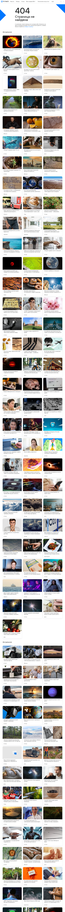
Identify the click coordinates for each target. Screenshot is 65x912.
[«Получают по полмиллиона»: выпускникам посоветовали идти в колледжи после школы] (52, 508)
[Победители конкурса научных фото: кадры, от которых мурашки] (52, 568)
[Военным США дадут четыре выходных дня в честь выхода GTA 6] (32, 427)
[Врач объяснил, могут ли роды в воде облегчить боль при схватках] (12, 876)
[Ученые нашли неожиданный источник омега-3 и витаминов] (32, 266)
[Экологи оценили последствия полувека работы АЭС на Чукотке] (12, 836)
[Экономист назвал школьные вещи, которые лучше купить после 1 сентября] (52, 608)
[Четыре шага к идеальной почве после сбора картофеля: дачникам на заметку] (32, 508)
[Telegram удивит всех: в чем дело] (52, 246)
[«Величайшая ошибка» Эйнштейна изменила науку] (12, 326)
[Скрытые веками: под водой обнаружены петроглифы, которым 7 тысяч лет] (12, 548)
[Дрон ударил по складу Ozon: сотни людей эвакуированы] (52, 528)
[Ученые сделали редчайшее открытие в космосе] (12, 367)
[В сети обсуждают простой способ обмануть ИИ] (32, 628)
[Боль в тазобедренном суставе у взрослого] (12, 226)
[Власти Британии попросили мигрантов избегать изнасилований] (32, 165)
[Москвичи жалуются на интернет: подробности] (32, 145)
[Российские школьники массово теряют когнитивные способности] (52, 326)
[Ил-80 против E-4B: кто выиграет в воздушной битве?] (52, 347)
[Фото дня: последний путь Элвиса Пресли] (52, 407)
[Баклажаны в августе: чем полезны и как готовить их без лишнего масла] (52, 548)
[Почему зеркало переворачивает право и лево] (52, 689)
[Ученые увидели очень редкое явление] (32, 608)
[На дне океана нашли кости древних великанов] (12, 105)
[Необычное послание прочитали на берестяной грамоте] (52, 85)
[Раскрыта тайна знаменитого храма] (32, 326)
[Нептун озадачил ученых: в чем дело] (52, 796)
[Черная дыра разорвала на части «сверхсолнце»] (52, 467)
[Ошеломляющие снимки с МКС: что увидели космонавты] (12, 85)
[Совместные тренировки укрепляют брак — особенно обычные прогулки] (32, 347)
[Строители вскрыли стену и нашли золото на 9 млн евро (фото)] (12, 306)
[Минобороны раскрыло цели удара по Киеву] (32, 709)
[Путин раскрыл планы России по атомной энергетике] (12, 709)
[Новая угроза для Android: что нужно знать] (52, 488)
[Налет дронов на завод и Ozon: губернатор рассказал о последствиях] (12, 206)
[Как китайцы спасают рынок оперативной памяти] (32, 488)
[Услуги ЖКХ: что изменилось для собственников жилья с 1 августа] (32, 755)
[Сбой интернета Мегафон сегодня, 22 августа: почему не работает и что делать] (12, 649)
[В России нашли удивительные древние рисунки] (52, 125)
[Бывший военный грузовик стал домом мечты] (32, 856)
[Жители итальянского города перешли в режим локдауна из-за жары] (52, 286)
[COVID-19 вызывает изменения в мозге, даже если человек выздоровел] (32, 306)
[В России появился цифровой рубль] (52, 387)
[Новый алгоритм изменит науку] (12, 669)
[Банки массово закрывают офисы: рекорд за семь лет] (12, 447)
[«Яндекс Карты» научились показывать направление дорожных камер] (52, 447)
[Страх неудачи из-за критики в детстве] (12, 528)
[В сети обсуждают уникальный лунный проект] (32, 407)
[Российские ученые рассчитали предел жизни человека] (32, 796)
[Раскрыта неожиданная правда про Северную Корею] (52, 105)
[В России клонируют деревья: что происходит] (12, 165)
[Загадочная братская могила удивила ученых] (52, 816)
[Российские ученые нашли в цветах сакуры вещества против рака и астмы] (52, 306)
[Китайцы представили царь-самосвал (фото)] (12, 755)
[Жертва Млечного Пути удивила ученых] (32, 876)
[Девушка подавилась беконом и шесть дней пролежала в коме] (32, 226)
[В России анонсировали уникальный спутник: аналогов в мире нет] (32, 186)
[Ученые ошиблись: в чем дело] (52, 266)
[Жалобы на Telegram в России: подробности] (52, 427)
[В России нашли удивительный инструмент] (52, 669)
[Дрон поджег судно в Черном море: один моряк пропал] (12, 588)
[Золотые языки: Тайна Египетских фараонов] (12, 347)
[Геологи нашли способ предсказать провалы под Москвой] (52, 165)
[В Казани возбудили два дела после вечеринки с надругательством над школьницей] (52, 145)
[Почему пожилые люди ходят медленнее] (52, 775)
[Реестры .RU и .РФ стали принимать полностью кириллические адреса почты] (52, 709)
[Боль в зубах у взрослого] (32, 447)
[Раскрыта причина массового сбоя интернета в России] (12, 689)
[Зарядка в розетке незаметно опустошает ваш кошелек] (12, 775)
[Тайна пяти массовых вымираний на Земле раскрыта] (12, 45)
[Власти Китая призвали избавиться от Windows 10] (12, 856)
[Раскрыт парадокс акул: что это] (12, 145)
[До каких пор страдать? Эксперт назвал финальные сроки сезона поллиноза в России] (52, 649)
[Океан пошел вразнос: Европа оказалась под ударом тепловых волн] (12, 246)
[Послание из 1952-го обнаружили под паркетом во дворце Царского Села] (12, 186)
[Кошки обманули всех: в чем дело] (12, 387)
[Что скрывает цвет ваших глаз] (52, 65)
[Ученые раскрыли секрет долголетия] (32, 775)
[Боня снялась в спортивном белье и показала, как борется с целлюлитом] (12, 427)
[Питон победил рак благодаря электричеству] (12, 286)
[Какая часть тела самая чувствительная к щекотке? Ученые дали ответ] (12, 729)
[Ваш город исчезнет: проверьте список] (32, 816)
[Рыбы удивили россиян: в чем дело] (52, 755)
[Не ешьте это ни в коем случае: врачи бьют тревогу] (32, 65)
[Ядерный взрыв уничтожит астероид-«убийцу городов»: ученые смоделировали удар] (12, 608)
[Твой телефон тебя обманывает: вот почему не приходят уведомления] (12, 407)
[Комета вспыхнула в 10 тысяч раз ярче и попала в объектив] (32, 689)
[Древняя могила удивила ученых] (52, 45)
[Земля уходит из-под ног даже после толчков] (52, 588)
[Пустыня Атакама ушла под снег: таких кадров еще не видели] (52, 186)
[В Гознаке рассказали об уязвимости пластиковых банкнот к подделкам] (32, 568)
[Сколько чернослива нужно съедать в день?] (52, 896)
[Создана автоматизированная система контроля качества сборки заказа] (52, 367)
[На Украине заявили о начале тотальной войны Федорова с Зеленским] (12, 125)
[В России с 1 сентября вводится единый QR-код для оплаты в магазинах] (12, 488)
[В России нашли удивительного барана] (12, 65)
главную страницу (29, 26)
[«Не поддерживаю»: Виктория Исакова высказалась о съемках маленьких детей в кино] (12, 568)
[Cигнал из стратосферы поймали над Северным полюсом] (32, 836)
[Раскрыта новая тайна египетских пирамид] (32, 85)
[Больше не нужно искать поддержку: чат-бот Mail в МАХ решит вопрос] (32, 649)
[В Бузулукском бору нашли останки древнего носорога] (52, 628)
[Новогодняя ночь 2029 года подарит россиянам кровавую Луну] (12, 266)
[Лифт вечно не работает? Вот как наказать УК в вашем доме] (32, 548)
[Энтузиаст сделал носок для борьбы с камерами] (12, 816)
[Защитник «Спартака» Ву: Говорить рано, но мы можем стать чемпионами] (12, 896)
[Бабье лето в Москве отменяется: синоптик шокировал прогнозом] (32, 246)
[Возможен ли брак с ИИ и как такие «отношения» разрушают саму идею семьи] (12, 467)
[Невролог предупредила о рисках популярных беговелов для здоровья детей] (32, 367)
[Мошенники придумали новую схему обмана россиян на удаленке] (32, 105)
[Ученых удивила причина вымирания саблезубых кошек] (52, 226)
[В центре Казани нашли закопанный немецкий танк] (52, 836)
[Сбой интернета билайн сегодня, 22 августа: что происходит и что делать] (12, 796)
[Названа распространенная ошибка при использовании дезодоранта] (32, 729)
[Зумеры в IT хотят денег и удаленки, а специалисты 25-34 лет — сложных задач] (32, 588)
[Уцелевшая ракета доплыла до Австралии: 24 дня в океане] (32, 45)
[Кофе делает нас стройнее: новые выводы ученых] (52, 876)
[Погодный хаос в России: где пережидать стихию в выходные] (32, 528)
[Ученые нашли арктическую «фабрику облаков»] (12, 508)
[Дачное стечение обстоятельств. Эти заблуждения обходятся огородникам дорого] (52, 856)
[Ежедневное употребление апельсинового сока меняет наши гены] (32, 125)
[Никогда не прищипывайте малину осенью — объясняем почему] (52, 206)
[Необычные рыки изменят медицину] (32, 896)
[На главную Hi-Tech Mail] (6, 1)
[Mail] (2, 1)
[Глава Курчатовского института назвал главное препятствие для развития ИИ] (32, 467)
